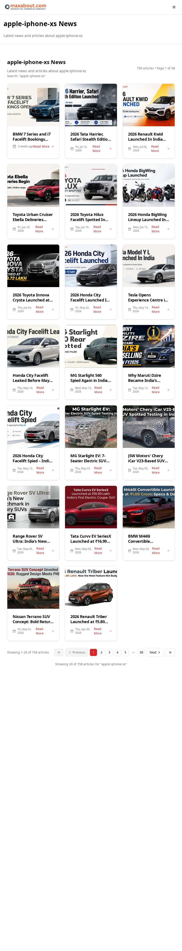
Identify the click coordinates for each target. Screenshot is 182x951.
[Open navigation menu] (174, 7)
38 (141, 652)
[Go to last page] (170, 652)
